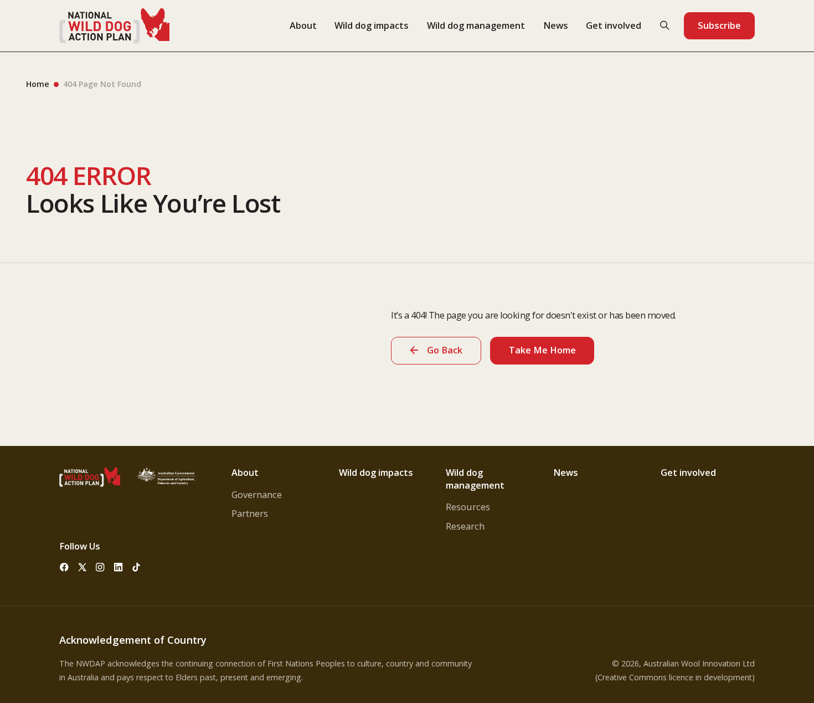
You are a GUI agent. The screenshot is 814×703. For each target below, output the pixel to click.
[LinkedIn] (118, 567)
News (555, 25)
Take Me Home (542, 350)
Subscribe (719, 25)
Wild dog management (476, 25)
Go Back (444, 350)
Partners (249, 513)
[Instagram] (100, 567)
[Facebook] (63, 567)
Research (465, 526)
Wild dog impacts (371, 25)
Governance (256, 495)
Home (37, 84)
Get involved (613, 25)
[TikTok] (136, 567)
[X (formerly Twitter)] (82, 567)
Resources (468, 507)
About (303, 25)
